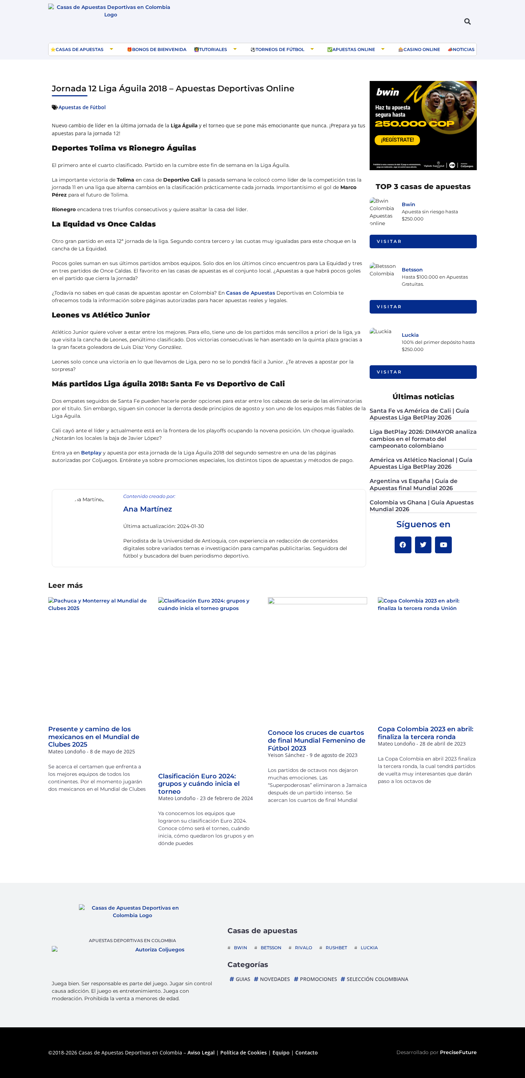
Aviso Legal (201, 1052)
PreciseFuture (458, 1052)
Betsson (412, 269)
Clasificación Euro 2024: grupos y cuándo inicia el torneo (199, 783)
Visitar (389, 241)
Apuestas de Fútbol (82, 107)
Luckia (410, 335)
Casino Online (422, 49)
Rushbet (336, 947)
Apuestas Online (353, 49)
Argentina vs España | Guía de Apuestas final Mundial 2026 (414, 484)
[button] (467, 21)
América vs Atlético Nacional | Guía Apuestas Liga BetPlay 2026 (421, 463)
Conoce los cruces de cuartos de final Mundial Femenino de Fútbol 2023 (316, 740)
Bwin (408, 204)
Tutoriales (213, 49)
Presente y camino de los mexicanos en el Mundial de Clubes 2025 (93, 736)
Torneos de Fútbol (280, 49)
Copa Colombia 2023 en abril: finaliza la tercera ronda (425, 733)
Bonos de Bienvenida (159, 49)
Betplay (91, 452)
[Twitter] (423, 545)
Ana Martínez (147, 509)
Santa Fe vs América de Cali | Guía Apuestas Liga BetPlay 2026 (419, 414)
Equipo (281, 1052)
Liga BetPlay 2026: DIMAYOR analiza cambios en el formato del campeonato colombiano (423, 438)
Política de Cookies (243, 1052)
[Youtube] (443, 545)
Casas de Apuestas (80, 49)
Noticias (464, 49)
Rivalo (303, 947)
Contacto (306, 1052)
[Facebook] (403, 545)
